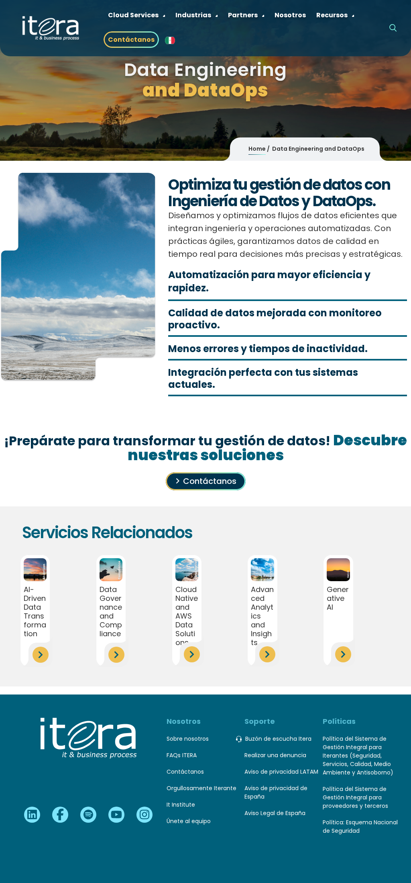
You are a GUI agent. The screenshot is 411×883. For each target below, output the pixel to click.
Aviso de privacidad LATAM (281, 772)
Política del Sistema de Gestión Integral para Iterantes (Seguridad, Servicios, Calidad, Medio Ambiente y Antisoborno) (358, 755)
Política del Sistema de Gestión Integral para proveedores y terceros (355, 797)
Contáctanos (209, 481)
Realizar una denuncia (275, 755)
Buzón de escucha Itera (278, 739)
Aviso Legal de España (274, 813)
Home (257, 149)
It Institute (181, 805)
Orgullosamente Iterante (201, 788)
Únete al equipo (189, 821)
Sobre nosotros (188, 739)
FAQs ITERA (182, 755)
